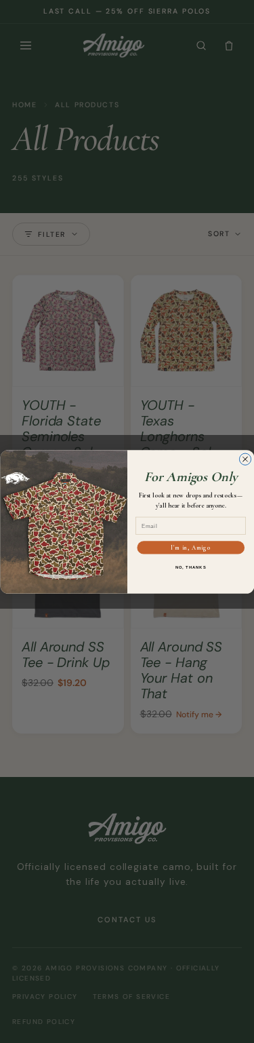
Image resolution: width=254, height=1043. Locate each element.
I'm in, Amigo (191, 547)
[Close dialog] (245, 459)
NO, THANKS (190, 567)
